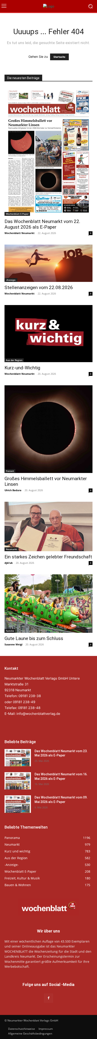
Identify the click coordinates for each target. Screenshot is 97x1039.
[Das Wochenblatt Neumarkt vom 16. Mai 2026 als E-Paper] (18, 780)
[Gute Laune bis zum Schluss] (48, 603)
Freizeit (10, 471)
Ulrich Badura (13, 490)
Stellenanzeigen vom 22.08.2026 (39, 287)
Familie (10, 630)
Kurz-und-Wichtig (22, 367)
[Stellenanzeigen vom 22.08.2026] (48, 263)
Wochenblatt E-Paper (17, 213)
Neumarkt (11, 549)
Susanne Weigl (13, 644)
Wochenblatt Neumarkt (20, 233)
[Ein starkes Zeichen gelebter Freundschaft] (48, 526)
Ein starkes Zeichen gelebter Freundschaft (48, 557)
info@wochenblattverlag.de (38, 713)
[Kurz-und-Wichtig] (48, 333)
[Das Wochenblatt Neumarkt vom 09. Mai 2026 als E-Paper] (18, 804)
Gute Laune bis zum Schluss (34, 638)
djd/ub (9, 562)
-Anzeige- (11, 279)
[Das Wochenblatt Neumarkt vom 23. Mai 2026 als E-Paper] (18, 757)
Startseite (59, 56)
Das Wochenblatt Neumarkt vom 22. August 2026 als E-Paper (42, 224)
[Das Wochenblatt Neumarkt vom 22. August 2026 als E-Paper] (48, 151)
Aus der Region (14, 360)
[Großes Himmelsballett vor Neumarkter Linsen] (48, 429)
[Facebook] (48, 998)
